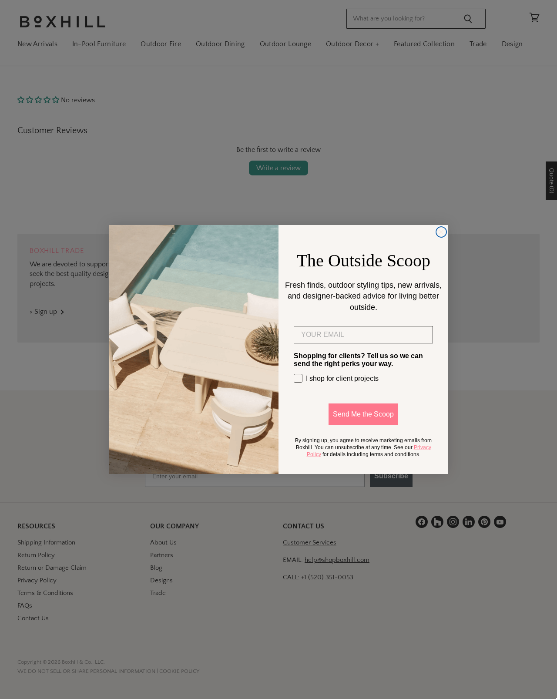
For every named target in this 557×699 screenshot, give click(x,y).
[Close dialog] (441, 232)
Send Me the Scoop (363, 414)
